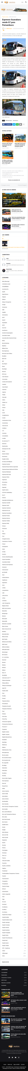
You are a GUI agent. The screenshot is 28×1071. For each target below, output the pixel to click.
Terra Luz (14, 855)
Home (5, 1064)
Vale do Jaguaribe (14, 894)
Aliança (14, 299)
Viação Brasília (14, 917)
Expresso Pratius (14, 515)
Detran (14, 451)
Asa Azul (14, 327)
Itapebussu (14, 580)
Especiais (14, 487)
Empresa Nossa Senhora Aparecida (14, 466)
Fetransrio (14, 528)
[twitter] (12, 1057)
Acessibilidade (14, 286)
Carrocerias (14, 379)
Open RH (14, 688)
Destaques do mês (14, 448)
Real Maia (14, 742)
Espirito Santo (14, 489)
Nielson (14, 670)
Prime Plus (14, 719)
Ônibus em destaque (14, 685)
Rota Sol (14, 783)
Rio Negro (14, 765)
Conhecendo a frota (14, 420)
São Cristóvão (14, 804)
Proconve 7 (14, 726)
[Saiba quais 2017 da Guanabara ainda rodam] (6, 212)
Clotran (14, 407)
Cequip (14, 394)
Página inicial (5, 16)
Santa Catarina (14, 791)
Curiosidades (14, 435)
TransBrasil (14, 870)
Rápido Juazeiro (14, 734)
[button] (2, 2)
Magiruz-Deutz (14, 605)
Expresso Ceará (14, 505)
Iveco (14, 585)
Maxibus (14, 631)
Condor (14, 417)
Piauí (14, 711)
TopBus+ (14, 868)
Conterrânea (14, 423)
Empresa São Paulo (14, 474)
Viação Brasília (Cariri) (14, 919)
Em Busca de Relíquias (14, 461)
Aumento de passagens (14, 332)
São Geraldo (14, 809)
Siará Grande (14, 837)
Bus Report (14, 363)
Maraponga (14, 613)
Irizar (14, 574)
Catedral (14, 384)
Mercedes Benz (14, 634)
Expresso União (14, 523)
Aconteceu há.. (14, 289)
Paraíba (14, 695)
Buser (14, 366)
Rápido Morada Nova (14, 737)
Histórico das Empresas (14, 564)
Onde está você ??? (14, 677)
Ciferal (14, 405)
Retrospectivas (14, 752)
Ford (14, 536)
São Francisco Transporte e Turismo (14, 806)
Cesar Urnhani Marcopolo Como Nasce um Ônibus (13, 247)
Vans (14, 896)
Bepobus (14, 345)
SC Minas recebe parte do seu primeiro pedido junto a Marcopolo (7, 162)
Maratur (14, 616)
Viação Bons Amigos (14, 914)
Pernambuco (15, 120)
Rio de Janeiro (14, 755)
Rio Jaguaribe (14, 762)
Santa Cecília (14, 793)
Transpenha (14, 881)
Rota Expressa (14, 780)
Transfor (14, 876)
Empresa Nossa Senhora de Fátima (14, 469)
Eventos (14, 497)
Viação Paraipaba (14, 932)
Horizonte (14, 567)
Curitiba (14, 438)
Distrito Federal (14, 453)
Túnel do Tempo (14, 886)
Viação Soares (14, 943)
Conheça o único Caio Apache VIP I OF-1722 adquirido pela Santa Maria (18, 1028)
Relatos (14, 747)
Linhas (14, 598)
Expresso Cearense (14, 508)
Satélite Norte (14, 824)
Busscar (14, 371)
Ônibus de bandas (14, 680)
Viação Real (14, 940)
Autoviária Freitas (14, 335)
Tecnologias (14, 850)
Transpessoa (14, 883)
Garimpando (14, 546)
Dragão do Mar (14, 459)
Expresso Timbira (14, 520)
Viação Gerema (14, 927)
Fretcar (14, 544)
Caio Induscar (14, 376)
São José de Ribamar (14, 811)
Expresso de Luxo (14, 510)
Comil (14, 412)
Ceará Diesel (14, 387)
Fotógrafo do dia (14, 538)
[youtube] (15, 1057)
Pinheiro (14, 713)
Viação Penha (14, 935)
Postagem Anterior (6, 185)
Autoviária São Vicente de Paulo (14, 338)
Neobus (14, 665)
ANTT (14, 317)
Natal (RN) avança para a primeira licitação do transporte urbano (20, 145)
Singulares (14, 840)
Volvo (14, 955)
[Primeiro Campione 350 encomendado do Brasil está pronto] (5, 995)
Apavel (14, 320)
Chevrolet (14, 397)
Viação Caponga (14, 922)
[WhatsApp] (17, 124)
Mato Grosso (14, 626)
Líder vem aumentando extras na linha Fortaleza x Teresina (18, 218)
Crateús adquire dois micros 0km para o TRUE (18, 1034)
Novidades (14, 675)
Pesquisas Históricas (14, 708)
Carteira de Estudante (14, 381)
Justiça (14, 587)
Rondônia (14, 773)
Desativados (14, 446)
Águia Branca (14, 294)
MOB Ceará (14, 644)
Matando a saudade (14, 623)
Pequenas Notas (14, 701)
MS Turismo (14, 654)
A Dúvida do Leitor (14, 284)
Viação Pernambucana (14, 937)
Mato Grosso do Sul (14, 628)
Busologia (14, 368)
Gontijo (14, 551)
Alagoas (14, 296)
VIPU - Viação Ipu (14, 948)
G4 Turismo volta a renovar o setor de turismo (18, 225)
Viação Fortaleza (14, 925)
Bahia (14, 340)
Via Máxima (14, 907)
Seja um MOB (16, 1064)
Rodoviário (14, 770)
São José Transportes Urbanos (14, 814)
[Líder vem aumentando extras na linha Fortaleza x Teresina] (6, 219)
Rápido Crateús (14, 731)
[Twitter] (14, 124)
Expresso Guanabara (14, 513)
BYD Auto (14, 374)
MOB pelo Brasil (12, 16)
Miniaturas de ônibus (14, 641)
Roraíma (14, 775)
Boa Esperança (14, 350)
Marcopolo (14, 618)
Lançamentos (14, 590)
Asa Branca (14, 330)
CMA (14, 410)
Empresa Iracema (14, 464)
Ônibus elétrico (14, 683)
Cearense (14, 389)
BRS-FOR (14, 358)
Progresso (14, 729)
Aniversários (14, 314)
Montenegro (14, 652)
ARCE (14, 325)
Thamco (14, 858)
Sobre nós (10, 1064)
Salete (14, 788)
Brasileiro (14, 356)
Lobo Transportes (14, 603)
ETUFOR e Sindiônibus (14, 492)
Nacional (14, 659)
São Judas (14, 816)
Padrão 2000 (14, 690)
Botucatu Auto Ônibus (14, 353)
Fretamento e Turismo (14, 541)
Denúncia (14, 443)
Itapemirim (14, 582)
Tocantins (14, 863)
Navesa (14, 662)
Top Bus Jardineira (14, 865)
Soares (14, 842)
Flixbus (14, 533)
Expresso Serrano (14, 518)
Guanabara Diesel (14, 562)
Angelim (14, 312)
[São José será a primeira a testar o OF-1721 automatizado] (5, 1021)
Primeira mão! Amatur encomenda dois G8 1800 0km (7, 145)
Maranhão (14, 610)
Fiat (14, 531)
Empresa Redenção (14, 471)
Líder (14, 592)
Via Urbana (14, 912)
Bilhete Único (14, 348)
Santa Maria (14, 796)
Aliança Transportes (14, 302)
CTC (14, 430)
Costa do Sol (14, 425)
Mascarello (14, 621)
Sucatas (14, 845)
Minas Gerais (14, 636)
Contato (23, 1064)
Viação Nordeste (14, 930)
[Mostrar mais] (23, 124)
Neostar (14, 667)
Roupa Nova (14, 786)
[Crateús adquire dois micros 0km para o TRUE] (5, 1036)
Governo (14, 554)
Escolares (14, 484)
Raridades (14, 739)
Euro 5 (14, 495)
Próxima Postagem (22, 185)
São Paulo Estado (14, 819)
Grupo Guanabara (14, 559)
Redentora (14, 744)
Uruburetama (14, 891)
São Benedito (14, 801)
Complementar (14, 415)
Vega (14, 899)
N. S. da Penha (14, 657)
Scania (14, 827)
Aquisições (14, 322)
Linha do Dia (14, 595)
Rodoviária (14, 767)
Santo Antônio (14, 798)
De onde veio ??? (14, 441)
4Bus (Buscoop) (14, 281)
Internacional (14, 569)
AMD (14, 309)
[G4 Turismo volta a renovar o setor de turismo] (6, 227)
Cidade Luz (14, 402)
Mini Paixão (14, 639)
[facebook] (9, 1057)
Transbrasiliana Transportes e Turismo (14, 873)
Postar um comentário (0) (14, 180)
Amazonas (14, 307)
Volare (14, 950)
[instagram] (19, 1057)
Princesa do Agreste (14, 721)
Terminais (14, 852)
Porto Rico (14, 716)
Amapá (14, 304)
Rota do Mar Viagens (14, 778)
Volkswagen (14, 953)
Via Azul (14, 901)
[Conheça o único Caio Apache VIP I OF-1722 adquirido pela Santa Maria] (5, 1028)
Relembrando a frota (14, 749)
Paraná (14, 698)
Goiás (14, 549)
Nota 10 (14, 672)
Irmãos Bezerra (14, 577)
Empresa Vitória (14, 477)
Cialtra (14, 399)
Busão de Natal (5, 240)
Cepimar (14, 392)
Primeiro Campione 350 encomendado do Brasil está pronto (17, 994)
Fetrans (14, 526)
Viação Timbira (14, 945)
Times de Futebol (14, 860)
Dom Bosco (14, 456)
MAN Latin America (14, 608)
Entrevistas (14, 482)
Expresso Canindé (14, 502)
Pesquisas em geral (14, 706)
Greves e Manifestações (14, 556)
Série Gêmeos (14, 832)
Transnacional (14, 878)
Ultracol (14, 888)
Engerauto (14, 479)
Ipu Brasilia (14, 572)
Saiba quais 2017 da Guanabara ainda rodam (17, 210)
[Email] (20, 124)
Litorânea (14, 600)
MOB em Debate (14, 647)
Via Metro (14, 909)
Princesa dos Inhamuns (14, 724)
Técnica (14, 847)
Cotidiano (14, 428)
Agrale (14, 291)
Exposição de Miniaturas (14, 500)
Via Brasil (14, 904)
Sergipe (14, 829)
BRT (14, 361)
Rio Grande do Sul (14, 760)
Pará (14, 693)
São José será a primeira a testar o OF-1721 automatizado (18, 1019)
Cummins (14, 433)
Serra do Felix (14, 834)
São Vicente (14, 822)
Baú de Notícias (14, 343)
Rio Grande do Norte (14, 757)
